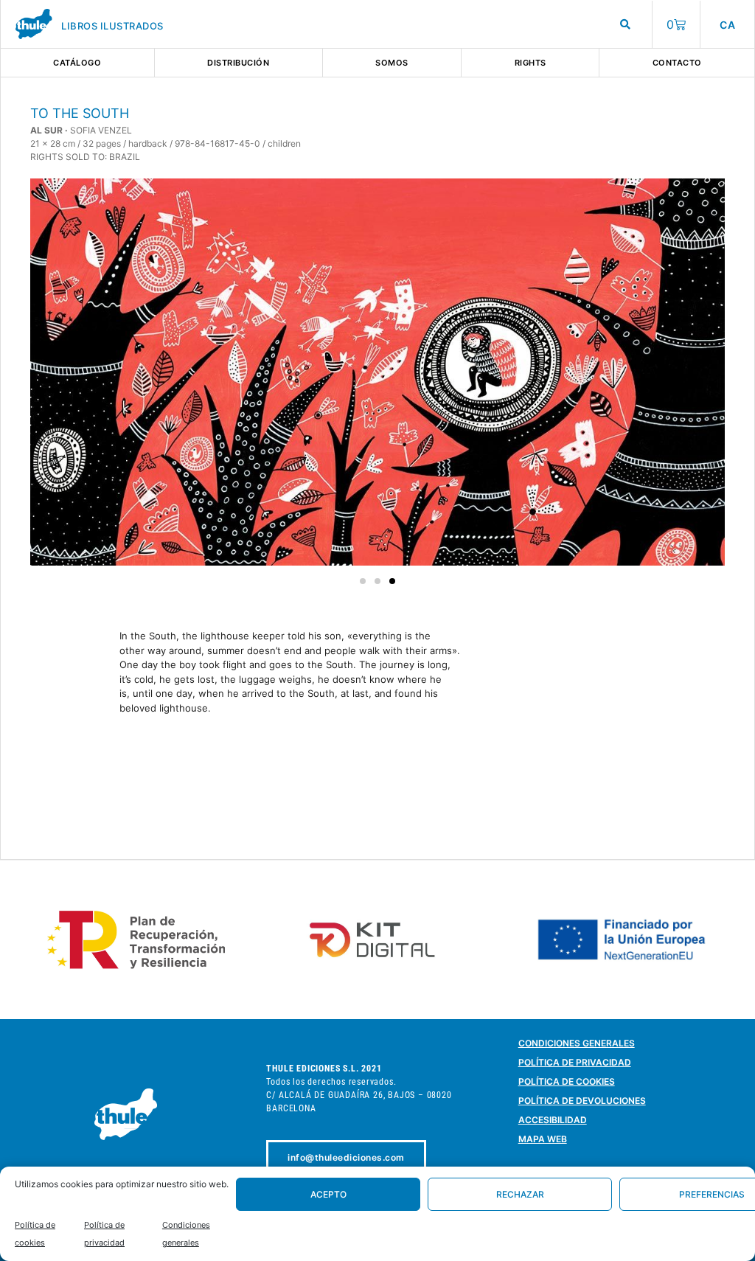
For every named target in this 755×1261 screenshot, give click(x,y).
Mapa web (542, 1138)
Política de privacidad (574, 1062)
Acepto (328, 1194)
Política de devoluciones (582, 1100)
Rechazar (520, 1194)
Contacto (677, 63)
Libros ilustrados (112, 26)
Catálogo (77, 63)
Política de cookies (566, 1081)
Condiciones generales (576, 1043)
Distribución (238, 63)
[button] (363, 581)
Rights (530, 63)
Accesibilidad (552, 1119)
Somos (391, 63)
